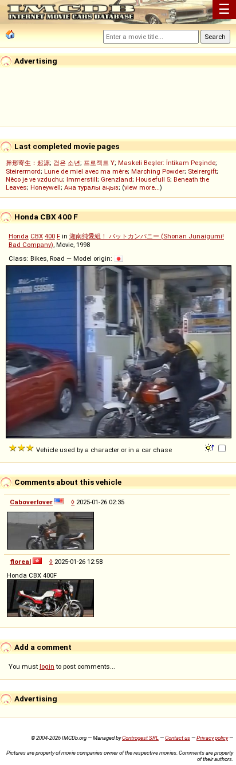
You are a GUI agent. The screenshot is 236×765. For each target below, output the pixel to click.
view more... (142, 187)
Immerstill (81, 179)
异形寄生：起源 (28, 163)
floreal (20, 562)
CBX (36, 236)
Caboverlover (31, 502)
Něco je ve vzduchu (34, 179)
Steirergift (202, 171)
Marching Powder (157, 171)
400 (50, 236)
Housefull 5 (153, 179)
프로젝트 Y (99, 163)
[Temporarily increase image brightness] (210, 447)
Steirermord (23, 171)
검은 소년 (66, 163)
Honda (19, 236)
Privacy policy (212, 738)
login (47, 666)
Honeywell (45, 187)
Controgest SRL (140, 738)
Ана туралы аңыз (91, 187)
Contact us (177, 738)
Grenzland (116, 179)
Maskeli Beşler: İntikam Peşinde (166, 163)
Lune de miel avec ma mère (86, 171)
